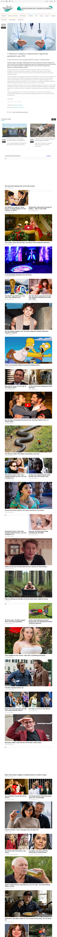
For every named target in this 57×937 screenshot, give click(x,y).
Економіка (12, 19)
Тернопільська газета (18, 107)
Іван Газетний (18, 105)
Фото (46, 1)
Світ (36, 15)
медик (14, 112)
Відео (51, 1)
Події (41, 15)
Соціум (53, 15)
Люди (47, 15)
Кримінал (21, 19)
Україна (30, 15)
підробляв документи (22, 112)
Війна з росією (13, 15)
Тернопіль (23, 15)
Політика (4, 19)
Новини (3, 15)
